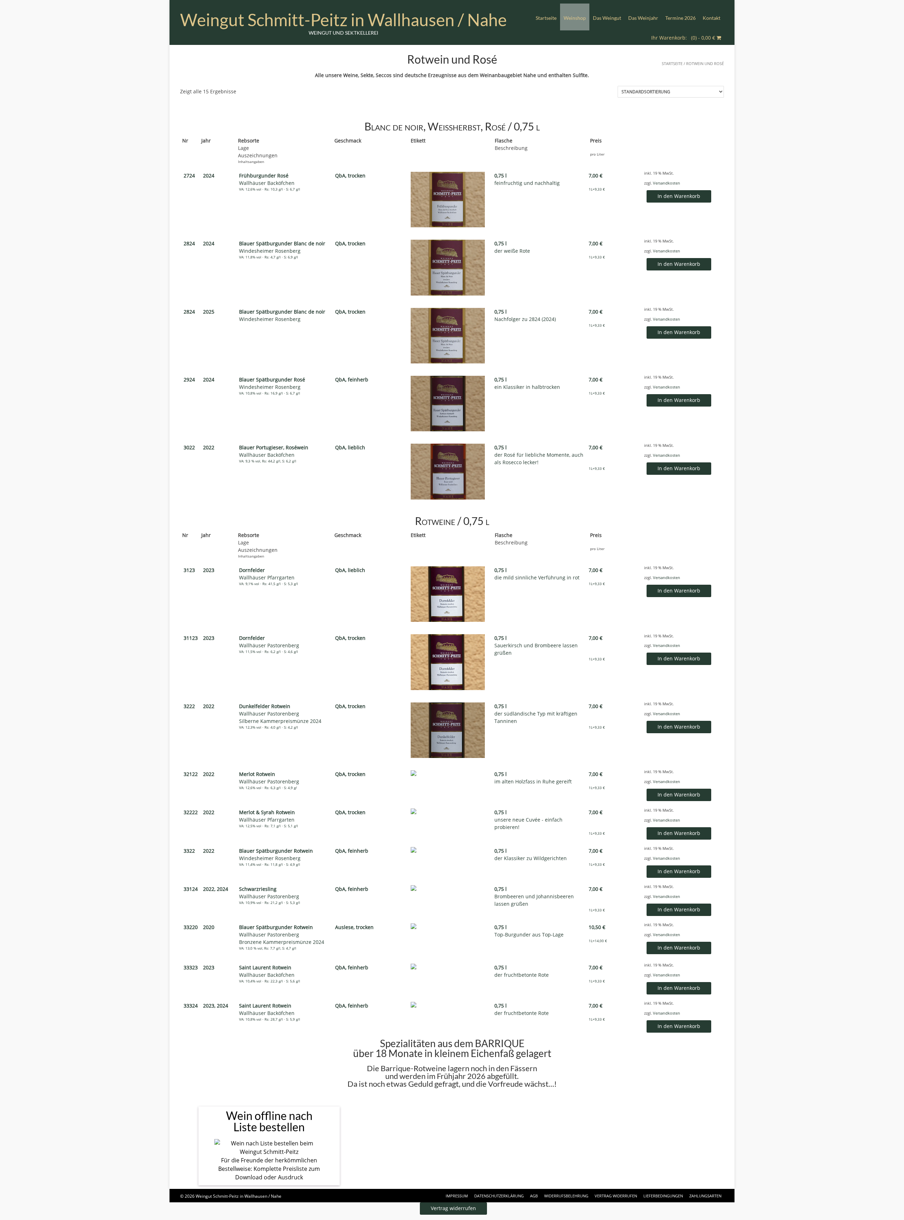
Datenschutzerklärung (499, 1195)
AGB (534, 1195)
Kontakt (711, 18)
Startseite (546, 18)
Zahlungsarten (705, 1195)
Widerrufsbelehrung (566, 1195)
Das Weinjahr (643, 18)
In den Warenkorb (679, 196)
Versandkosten (666, 183)
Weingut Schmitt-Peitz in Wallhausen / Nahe (343, 19)
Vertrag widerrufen (616, 1195)
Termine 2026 (680, 18)
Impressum (457, 1195)
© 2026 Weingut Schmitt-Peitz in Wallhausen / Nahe (230, 1196)
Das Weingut (607, 18)
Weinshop (575, 18)
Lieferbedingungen (663, 1195)
